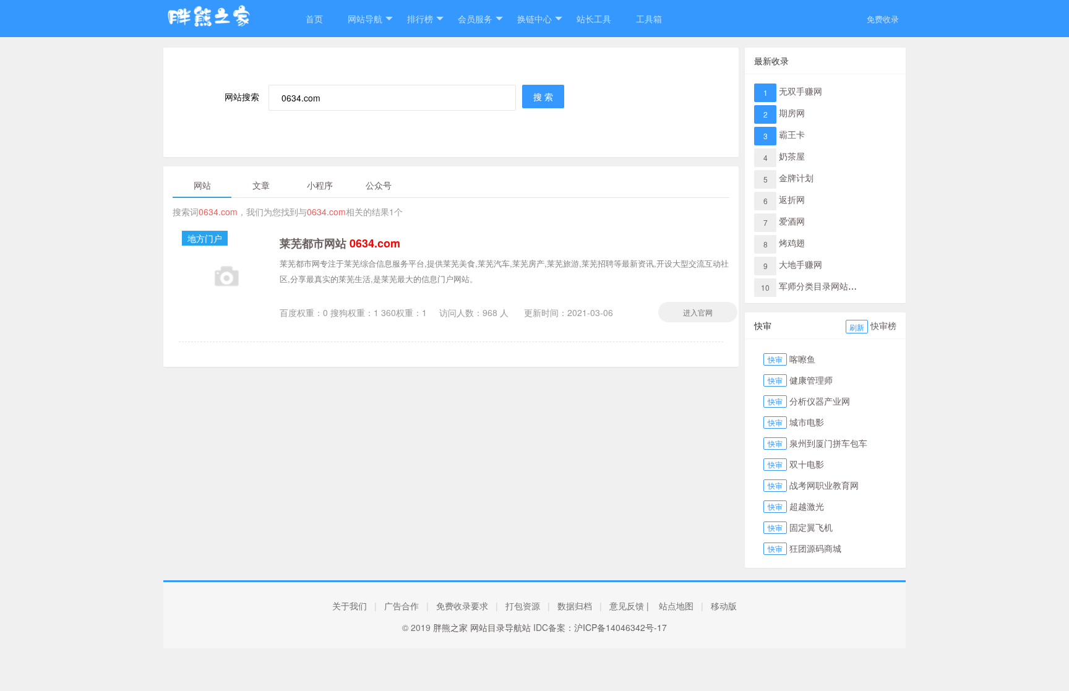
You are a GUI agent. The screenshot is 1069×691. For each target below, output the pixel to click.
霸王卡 (792, 134)
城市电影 (806, 422)
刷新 (856, 327)
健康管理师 (811, 380)
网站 (202, 185)
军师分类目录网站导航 (822, 286)
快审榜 (883, 325)
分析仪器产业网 (819, 401)
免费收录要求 (462, 605)
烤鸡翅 (792, 242)
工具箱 (649, 18)
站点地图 (676, 605)
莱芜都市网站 (340, 243)
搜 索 (543, 96)
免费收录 (883, 19)
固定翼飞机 (811, 527)
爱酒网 (792, 221)
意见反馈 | (629, 605)
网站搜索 (242, 96)
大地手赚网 (800, 264)
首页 (314, 18)
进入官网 (698, 312)
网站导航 (365, 18)
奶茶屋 (792, 156)
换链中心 (534, 18)
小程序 (320, 185)
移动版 (724, 605)
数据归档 (574, 605)
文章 (261, 185)
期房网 (792, 112)
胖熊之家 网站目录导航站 (482, 627)
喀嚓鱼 (802, 359)
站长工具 (594, 18)
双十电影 (806, 464)
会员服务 (475, 18)
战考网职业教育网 (824, 485)
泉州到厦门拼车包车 (828, 443)
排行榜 (420, 18)
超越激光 (806, 506)
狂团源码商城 (815, 548)
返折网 (792, 199)
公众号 (379, 185)
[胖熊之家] (222, 23)
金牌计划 (796, 177)
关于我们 (349, 605)
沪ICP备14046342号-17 (620, 627)
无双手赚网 (800, 91)
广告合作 (401, 605)
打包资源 (522, 605)
